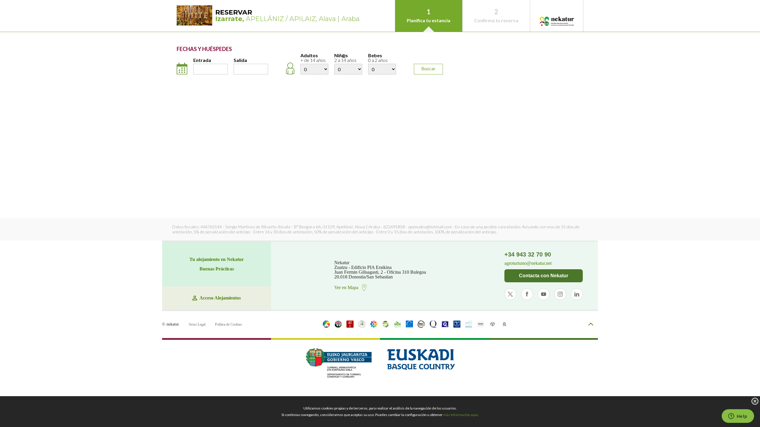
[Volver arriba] (590, 324)
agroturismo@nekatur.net (528, 263)
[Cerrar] (755, 401)
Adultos (313, 58)
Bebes (378, 58)
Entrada (202, 60)
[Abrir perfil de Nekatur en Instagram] (560, 294)
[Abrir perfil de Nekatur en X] (510, 294)
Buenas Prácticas (217, 269)
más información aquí (460, 414)
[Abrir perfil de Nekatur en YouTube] (544, 294)
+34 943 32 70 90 (527, 254)
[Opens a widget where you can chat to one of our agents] (737, 416)
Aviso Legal (197, 324)
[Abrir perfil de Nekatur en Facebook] (527, 294)
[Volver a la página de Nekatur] (556, 21)
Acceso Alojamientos (220, 298)
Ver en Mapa (346, 287)
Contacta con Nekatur (543, 275)
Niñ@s (345, 58)
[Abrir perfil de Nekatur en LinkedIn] (577, 294)
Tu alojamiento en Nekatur (216, 259)
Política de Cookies (228, 324)
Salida (240, 60)
